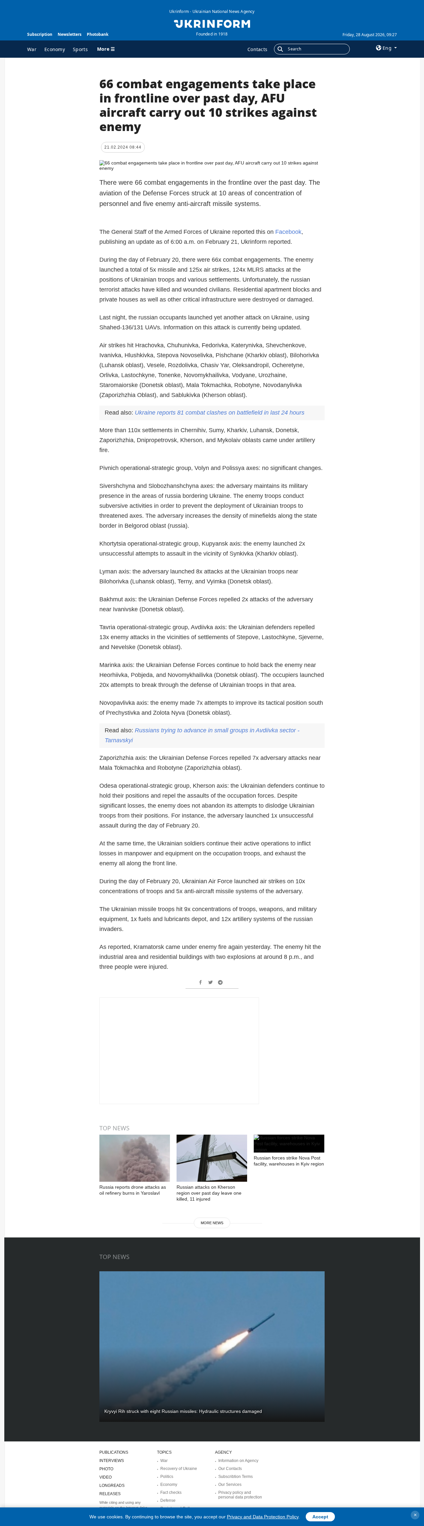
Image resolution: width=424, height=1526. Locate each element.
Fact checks (171, 1492)
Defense (168, 1500)
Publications (113, 1452)
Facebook (288, 232)
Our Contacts (230, 1468)
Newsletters (69, 34)
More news (212, 1223)
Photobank (97, 34)
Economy (54, 49)
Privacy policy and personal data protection (240, 1494)
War (31, 49)
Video (105, 1477)
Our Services (229, 1484)
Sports (80, 49)
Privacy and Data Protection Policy (262, 1516)
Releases (110, 1494)
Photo (106, 1469)
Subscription (39, 34)
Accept (320, 1516)
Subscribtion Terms (235, 1476)
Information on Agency (238, 1460)
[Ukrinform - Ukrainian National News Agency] (212, 23)
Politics (166, 1476)
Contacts (257, 49)
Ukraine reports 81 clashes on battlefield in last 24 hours (219, 412)
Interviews (111, 1460)
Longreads (112, 1485)
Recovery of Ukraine (178, 1468)
